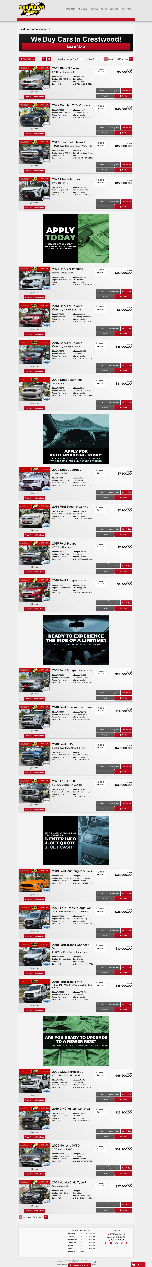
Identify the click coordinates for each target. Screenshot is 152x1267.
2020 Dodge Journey (66, 471)
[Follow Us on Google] (116, 1243)
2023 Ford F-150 (67, 782)
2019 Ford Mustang (72, 871)
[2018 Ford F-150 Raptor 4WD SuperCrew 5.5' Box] (34, 753)
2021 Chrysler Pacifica (67, 270)
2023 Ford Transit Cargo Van (72, 909)
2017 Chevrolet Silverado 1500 (72, 143)
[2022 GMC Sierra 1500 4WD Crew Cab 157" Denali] (34, 1081)
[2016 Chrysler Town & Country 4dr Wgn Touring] (34, 352)
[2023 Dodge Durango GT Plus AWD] (34, 389)
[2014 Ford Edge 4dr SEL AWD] (34, 516)
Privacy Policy (83, 1260)
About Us (70, 1260)
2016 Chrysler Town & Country (67, 344)
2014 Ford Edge (70, 506)
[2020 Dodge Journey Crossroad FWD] (34, 479)
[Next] (131, 59)
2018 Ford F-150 (69, 745)
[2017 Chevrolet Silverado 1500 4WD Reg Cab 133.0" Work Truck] (34, 151)
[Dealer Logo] (32, 9)
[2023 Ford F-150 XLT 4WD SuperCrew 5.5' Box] (34, 790)
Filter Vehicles (28, 59)
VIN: (74, 84)
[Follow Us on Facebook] (105, 1243)
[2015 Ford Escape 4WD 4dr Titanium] (34, 553)
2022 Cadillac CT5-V (71, 105)
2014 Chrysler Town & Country (67, 307)
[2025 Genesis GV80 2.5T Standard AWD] (34, 1155)
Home (66, 1260)
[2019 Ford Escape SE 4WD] (34, 590)
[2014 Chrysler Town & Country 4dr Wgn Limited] (34, 315)
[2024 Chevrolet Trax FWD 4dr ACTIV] (34, 188)
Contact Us (77, 1260)
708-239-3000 (117, 1240)
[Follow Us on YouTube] (111, 1243)
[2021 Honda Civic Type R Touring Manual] (34, 1192)
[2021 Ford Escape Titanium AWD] (34, 680)
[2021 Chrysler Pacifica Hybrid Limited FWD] (34, 278)
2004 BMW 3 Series (65, 70)
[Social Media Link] (121, 1243)
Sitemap (79, 1261)
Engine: (55, 79)
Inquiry (102, 91)
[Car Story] (100, 277)
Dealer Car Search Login (62, 1261)
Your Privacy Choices (87, 1261)
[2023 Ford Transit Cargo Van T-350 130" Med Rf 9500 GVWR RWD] (34, 917)
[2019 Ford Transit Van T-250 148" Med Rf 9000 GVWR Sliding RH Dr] (34, 991)
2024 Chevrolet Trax (66, 180)
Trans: (54, 81)
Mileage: (76, 76)
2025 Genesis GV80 (66, 1147)
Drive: (54, 84)
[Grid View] (44, 59)
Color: (75, 79)
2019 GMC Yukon (71, 1108)
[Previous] (106, 59)
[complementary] (146, 1261)
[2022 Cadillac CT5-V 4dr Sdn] (34, 115)
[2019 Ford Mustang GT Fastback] (34, 880)
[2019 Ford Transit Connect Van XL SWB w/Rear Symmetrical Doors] (34, 954)
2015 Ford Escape (64, 545)
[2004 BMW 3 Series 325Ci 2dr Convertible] (34, 78)
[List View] (49, 59)
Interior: (76, 81)
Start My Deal (126, 91)
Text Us (124, 96)
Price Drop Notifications (34, 97)
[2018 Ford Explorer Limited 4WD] (34, 717)
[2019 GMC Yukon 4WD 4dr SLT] (34, 1118)
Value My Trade (114, 91)
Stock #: (55, 76)
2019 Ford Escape (69, 580)
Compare (35, 92)
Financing (105, 96)
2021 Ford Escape (72, 670)
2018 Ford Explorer (72, 707)
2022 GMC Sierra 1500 (67, 1073)
